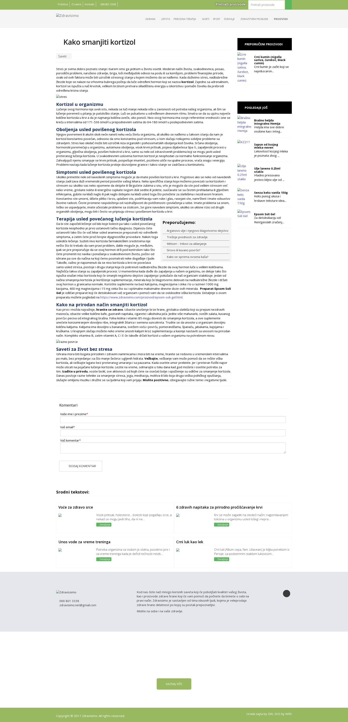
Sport (216, 19)
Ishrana (150, 19)
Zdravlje (229, 19)
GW (270, 714)
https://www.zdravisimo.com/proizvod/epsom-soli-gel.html (141, 297)
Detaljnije (104, 524)
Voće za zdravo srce (75, 507)
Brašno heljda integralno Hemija (267, 121)
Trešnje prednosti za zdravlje (187, 237)
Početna (63, 4)
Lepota (165, 19)
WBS (288, 714)
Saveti (205, 19)
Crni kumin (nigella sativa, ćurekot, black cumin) (270, 60)
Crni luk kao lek (189, 541)
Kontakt (89, 4)
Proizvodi (281, 19)
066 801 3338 (108, 4)
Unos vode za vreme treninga (84, 541)
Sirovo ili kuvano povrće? (183, 250)
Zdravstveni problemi (254, 19)
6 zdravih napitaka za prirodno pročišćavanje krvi (219, 507)
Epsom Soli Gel (264, 214)
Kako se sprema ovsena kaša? (187, 257)
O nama (76, 4)
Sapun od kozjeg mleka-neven (266, 146)
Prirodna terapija (185, 19)
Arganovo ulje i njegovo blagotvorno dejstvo (197, 231)
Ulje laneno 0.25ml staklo (267, 170)
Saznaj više (174, 684)
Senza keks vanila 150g (271, 192)
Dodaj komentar (82, 466)
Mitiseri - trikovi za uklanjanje (186, 244)
